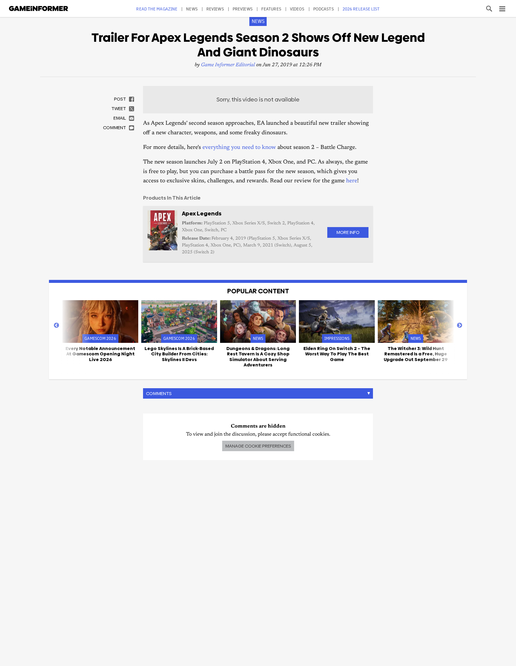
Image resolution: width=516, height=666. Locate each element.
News (191, 9)
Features (271, 9)
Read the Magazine (156, 9)
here (351, 181)
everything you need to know (239, 147)
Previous (56, 326)
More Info (348, 232)
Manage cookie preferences (258, 446)
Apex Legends (202, 213)
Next (460, 326)
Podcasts (323, 9)
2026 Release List (361, 9)
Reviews (215, 9)
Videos (297, 9)
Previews (243, 9)
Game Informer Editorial (228, 65)
